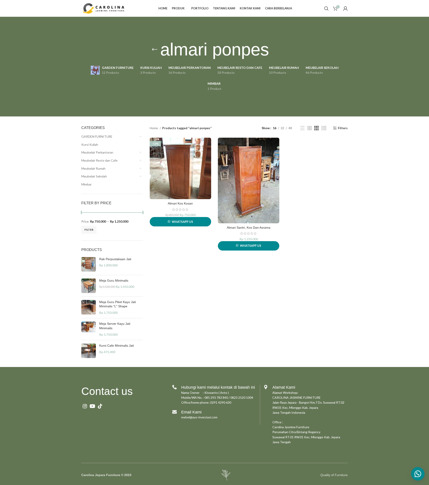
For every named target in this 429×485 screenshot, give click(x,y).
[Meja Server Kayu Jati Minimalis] (88, 329)
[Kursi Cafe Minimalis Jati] (88, 351)
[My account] (345, 8)
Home (154, 128)
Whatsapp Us (182, 222)
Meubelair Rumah (93, 168)
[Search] (326, 8)
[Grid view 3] (316, 128)
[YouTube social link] (92, 406)
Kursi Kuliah (89, 144)
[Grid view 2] (309, 128)
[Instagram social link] (84, 406)
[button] (418, 474)
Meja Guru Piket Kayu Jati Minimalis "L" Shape (117, 304)
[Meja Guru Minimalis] (88, 285)
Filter (88, 229)
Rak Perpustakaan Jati (115, 259)
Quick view (207, 145)
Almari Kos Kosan (180, 203)
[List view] (302, 128)
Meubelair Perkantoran (97, 152)
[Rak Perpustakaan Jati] (88, 264)
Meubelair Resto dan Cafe (99, 160)
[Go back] (154, 49)
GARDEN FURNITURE (96, 136)
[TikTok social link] (100, 406)
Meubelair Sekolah (94, 176)
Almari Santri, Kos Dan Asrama (248, 227)
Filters (343, 128)
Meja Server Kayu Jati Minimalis (114, 326)
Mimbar (86, 184)
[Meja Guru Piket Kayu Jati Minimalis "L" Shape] (88, 307)
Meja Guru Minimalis (113, 280)
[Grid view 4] (324, 128)
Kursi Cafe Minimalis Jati (116, 345)
